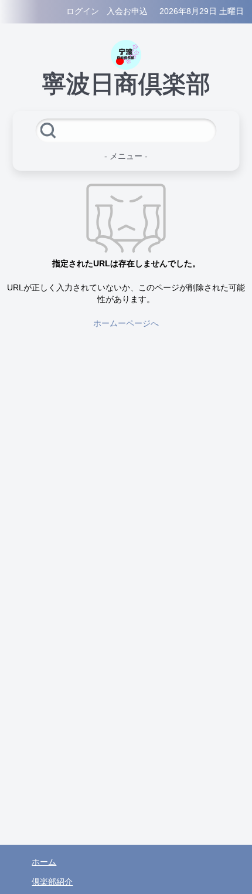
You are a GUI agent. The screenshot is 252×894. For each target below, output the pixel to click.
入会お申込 (127, 11)
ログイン (82, 11)
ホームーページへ (126, 323)
